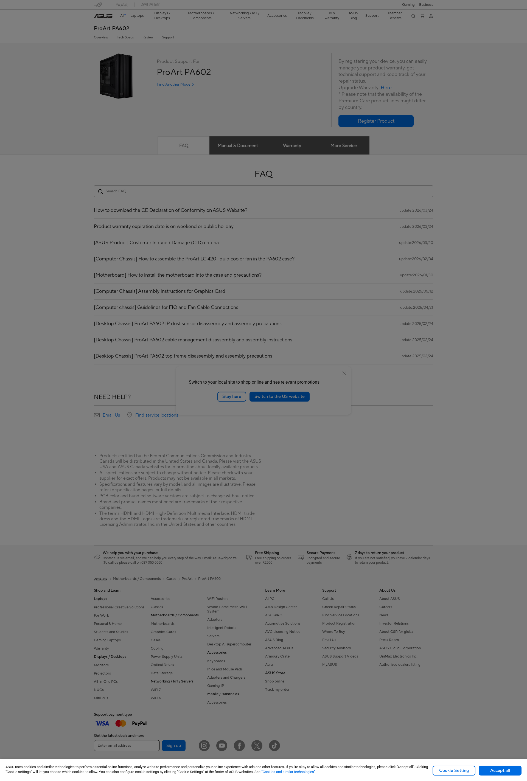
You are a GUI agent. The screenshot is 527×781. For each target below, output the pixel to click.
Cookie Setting (454, 770)
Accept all (500, 770)
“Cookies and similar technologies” (288, 772)
